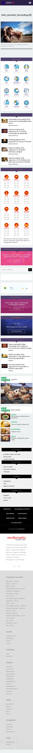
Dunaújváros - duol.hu (12, 593)
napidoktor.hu (10, 679)
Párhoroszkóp (7, 457)
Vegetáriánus (15, 429)
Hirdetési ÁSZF (10, 518)
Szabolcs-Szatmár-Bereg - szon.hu (16, 615)
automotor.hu (10, 669)
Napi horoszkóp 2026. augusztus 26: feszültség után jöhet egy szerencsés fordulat (19, 160)
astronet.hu (9, 666)
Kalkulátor (6, 495)
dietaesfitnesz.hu (11, 686)
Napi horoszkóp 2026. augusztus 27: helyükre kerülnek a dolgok (17, 150)
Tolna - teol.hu (10, 618)
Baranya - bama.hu (11, 583)
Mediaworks (21, 529)
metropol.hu (9, 709)
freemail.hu (9, 724)
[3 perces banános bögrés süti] (6, 424)
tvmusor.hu (9, 693)
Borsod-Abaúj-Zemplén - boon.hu (15, 588)
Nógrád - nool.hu (11, 610)
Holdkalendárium (16, 331)
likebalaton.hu (10, 676)
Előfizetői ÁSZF (22, 513)
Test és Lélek (7, 498)
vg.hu (7, 653)
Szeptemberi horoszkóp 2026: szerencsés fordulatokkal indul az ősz (19, 121)
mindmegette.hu (10, 681)
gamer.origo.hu (10, 674)
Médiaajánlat (22, 518)
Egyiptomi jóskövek (8, 486)
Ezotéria (5, 500)
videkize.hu (9, 691)
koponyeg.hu (9, 726)
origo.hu (8, 643)
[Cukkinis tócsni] (6, 431)
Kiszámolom (16, 308)
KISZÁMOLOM (16, 261)
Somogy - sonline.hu (12, 613)
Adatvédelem (10, 513)
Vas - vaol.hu (9, 620)
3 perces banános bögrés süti (20, 424)
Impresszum (7, 509)
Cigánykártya (7, 481)
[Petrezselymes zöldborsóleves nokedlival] (6, 416)
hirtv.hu (8, 640)
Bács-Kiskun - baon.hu (12, 581)
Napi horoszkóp (7, 467)
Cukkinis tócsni (16, 431)
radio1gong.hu (10, 742)
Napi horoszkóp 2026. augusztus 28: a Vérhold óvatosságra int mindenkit (17, 131)
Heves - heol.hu (10, 603)
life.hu (8, 711)
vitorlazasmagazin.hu (12, 688)
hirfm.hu (8, 744)
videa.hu (8, 729)
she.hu (8, 714)
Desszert (14, 422)
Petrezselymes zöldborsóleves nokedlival (20, 417)
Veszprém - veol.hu (11, 623)
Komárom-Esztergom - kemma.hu (15, 608)
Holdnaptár (6, 472)
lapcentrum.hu (10, 731)
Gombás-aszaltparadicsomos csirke (20, 439)
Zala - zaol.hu (10, 625)
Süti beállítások (16, 522)
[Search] (30, 269)
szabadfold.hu (10, 638)
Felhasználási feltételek (22, 509)
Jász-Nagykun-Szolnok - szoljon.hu (16, 606)
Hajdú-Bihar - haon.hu (12, 601)
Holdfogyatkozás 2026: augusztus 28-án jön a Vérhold (19, 141)
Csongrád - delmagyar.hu (13, 591)
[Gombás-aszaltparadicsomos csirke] (6, 438)
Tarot (5, 483)
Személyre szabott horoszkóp (11, 454)
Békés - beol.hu (10, 586)
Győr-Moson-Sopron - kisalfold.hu (15, 598)
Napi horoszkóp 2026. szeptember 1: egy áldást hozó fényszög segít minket (19, 356)
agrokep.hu (9, 656)
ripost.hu (8, 706)
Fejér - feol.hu (10, 596)
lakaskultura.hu (10, 671)
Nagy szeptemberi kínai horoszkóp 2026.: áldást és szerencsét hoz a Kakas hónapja (20, 346)
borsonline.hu (10, 704)
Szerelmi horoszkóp (9, 459)
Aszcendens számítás (9, 469)
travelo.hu (9, 683)
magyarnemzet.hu (11, 636)
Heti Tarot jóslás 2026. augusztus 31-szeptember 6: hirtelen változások (18, 366)
